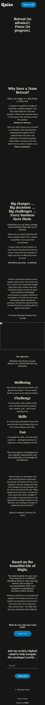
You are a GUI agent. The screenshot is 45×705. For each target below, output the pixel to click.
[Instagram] (20, 694)
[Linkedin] (24, 694)
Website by (22, 703)
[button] (40, 5)
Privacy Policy (23, 699)
